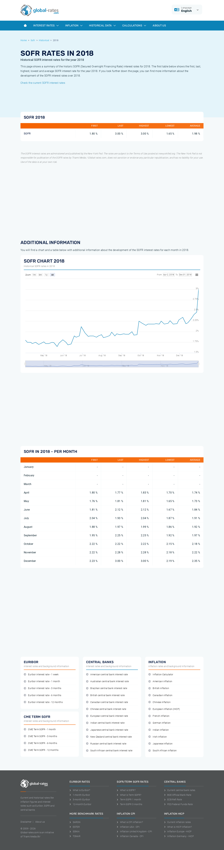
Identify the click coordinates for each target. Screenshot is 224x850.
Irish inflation (160, 736)
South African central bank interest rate (111, 750)
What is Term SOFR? (130, 795)
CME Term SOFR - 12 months (43, 750)
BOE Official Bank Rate (179, 795)
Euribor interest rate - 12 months (45, 702)
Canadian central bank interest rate (109, 702)
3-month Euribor (81, 799)
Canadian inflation (162, 695)
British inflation (161, 688)
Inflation (72, 25)
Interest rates (44, 25)
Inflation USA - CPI (130, 827)
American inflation (162, 681)
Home (23, 40)
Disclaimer (25, 821)
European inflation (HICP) (166, 709)
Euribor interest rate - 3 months (44, 688)
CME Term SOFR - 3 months (42, 736)
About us (159, 25)
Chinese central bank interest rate (108, 709)
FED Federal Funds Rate (180, 804)
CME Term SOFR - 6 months (42, 743)
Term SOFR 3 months (131, 804)
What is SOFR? (127, 790)
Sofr (33, 40)
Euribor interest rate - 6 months (44, 695)
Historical (44, 40)
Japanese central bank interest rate (109, 730)
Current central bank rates (181, 790)
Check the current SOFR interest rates (42, 82)
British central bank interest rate (107, 695)
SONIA (76, 831)
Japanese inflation (163, 743)
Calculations (132, 25)
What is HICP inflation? (179, 827)
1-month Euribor (81, 795)
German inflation (162, 723)
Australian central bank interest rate (109, 681)
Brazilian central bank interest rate (108, 688)
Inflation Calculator (163, 674)
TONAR (76, 836)
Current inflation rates (179, 822)
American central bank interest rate (109, 674)
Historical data (100, 25)
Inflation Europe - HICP (179, 831)
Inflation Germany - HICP (180, 836)
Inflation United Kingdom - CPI (136, 831)
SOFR (27, 133)
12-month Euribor (82, 804)
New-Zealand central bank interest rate (111, 736)
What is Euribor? (81, 790)
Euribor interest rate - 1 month (44, 681)
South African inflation (165, 750)
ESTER (76, 827)
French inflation (161, 716)
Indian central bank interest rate (107, 723)
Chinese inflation (161, 702)
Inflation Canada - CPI (131, 836)
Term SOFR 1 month (130, 799)
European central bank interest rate (109, 716)
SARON (76, 822)
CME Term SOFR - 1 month (42, 729)
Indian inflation (161, 730)
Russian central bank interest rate (108, 743)
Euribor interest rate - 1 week (43, 674)
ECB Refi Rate (174, 799)
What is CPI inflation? (131, 822)
